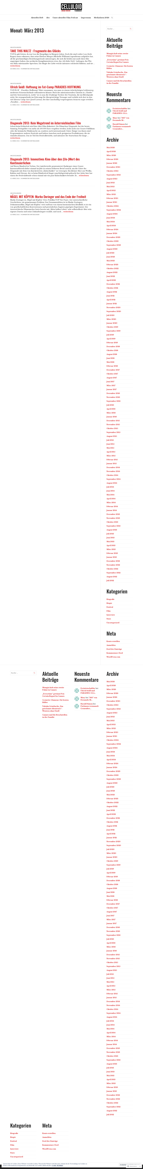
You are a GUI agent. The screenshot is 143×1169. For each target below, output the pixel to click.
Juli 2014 (110, 487)
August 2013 (112, 530)
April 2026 (111, 151)
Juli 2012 (110, 581)
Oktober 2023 (112, 241)
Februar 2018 (112, 366)
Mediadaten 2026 (101, 18)
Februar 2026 (112, 159)
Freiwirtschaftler (120, 109)
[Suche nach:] (120, 29)
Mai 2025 (111, 187)
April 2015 (111, 452)
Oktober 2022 (112, 268)
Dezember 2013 (113, 514)
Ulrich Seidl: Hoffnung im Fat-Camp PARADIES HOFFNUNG (45, 86)
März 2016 (111, 413)
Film (109, 611)
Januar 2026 (112, 163)
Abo (48, 18)
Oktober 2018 (112, 350)
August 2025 (112, 179)
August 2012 (112, 577)
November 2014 (113, 471)
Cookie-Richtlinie (57, 1165)
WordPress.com (113, 657)
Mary (115, 118)
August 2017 (112, 378)
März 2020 (111, 319)
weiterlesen (15, 66)
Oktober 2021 (112, 288)
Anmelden (111, 645)
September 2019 (113, 331)
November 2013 (113, 518)
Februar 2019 (112, 343)
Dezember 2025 (113, 167)
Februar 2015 (112, 460)
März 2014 (111, 503)
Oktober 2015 (112, 428)
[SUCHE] (112, 17)
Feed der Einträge (114, 649)
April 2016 (111, 409)
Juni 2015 (110, 444)
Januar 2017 (112, 389)
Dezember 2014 (113, 467)
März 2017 (111, 385)
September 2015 (113, 432)
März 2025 (111, 194)
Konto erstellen (113, 641)
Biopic (109, 603)
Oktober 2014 (112, 475)
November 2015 (113, 424)
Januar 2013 (112, 557)
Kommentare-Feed (115, 653)
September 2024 (114, 210)
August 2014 (112, 483)
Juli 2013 (110, 534)
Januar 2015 (112, 463)
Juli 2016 (110, 405)
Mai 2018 (110, 362)
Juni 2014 (110, 491)
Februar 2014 (112, 506)
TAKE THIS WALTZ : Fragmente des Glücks (35, 50)
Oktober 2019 (112, 327)
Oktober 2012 (112, 569)
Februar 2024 (112, 229)
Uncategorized (15, 47)
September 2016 (113, 401)
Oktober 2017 (112, 374)
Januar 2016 (112, 417)
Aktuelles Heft (37, 18)
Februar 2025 (112, 198)
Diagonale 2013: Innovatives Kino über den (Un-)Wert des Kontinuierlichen (45, 161)
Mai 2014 (110, 495)
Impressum (86, 18)
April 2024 (111, 226)
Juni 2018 (110, 358)
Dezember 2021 (113, 284)
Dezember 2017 (113, 370)
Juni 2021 (110, 296)
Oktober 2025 (112, 171)
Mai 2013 (110, 542)
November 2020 (113, 307)
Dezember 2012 (113, 561)
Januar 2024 (112, 233)
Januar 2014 (112, 510)
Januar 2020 (112, 323)
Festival (110, 607)
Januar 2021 (112, 304)
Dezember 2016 (113, 393)
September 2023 (114, 245)
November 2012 (113, 565)
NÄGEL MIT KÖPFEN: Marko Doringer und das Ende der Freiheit (48, 196)
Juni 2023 (111, 257)
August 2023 (112, 249)
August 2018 (112, 354)
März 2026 (111, 155)
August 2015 (112, 436)
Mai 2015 (110, 448)
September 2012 (113, 573)
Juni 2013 (110, 538)
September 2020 (114, 311)
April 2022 (111, 280)
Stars (109, 619)
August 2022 (112, 272)
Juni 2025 (111, 183)
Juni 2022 (111, 276)
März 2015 (111, 456)
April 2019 (111, 339)
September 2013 (113, 526)
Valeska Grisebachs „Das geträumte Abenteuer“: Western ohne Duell (117, 74)
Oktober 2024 (112, 206)
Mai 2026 (111, 148)
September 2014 (113, 479)
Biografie (110, 599)
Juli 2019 (110, 335)
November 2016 (113, 397)
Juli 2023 (110, 253)
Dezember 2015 (113, 421)
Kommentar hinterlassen (30, 69)
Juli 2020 (110, 315)
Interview (111, 615)
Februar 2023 (112, 265)
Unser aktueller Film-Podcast (65, 18)
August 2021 (112, 292)
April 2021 (111, 300)
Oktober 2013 (112, 522)
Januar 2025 (112, 202)
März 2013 (111, 549)
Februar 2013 (112, 553)
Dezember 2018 (113, 346)
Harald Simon (119, 124)
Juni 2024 (111, 218)
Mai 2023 (111, 261)
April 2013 (111, 545)
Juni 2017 (110, 382)
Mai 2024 (111, 222)
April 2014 (111, 499)
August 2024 (112, 214)
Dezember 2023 (113, 237)
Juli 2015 (110, 440)
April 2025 (111, 190)
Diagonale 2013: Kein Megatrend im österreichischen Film (45, 123)
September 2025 (114, 175)
